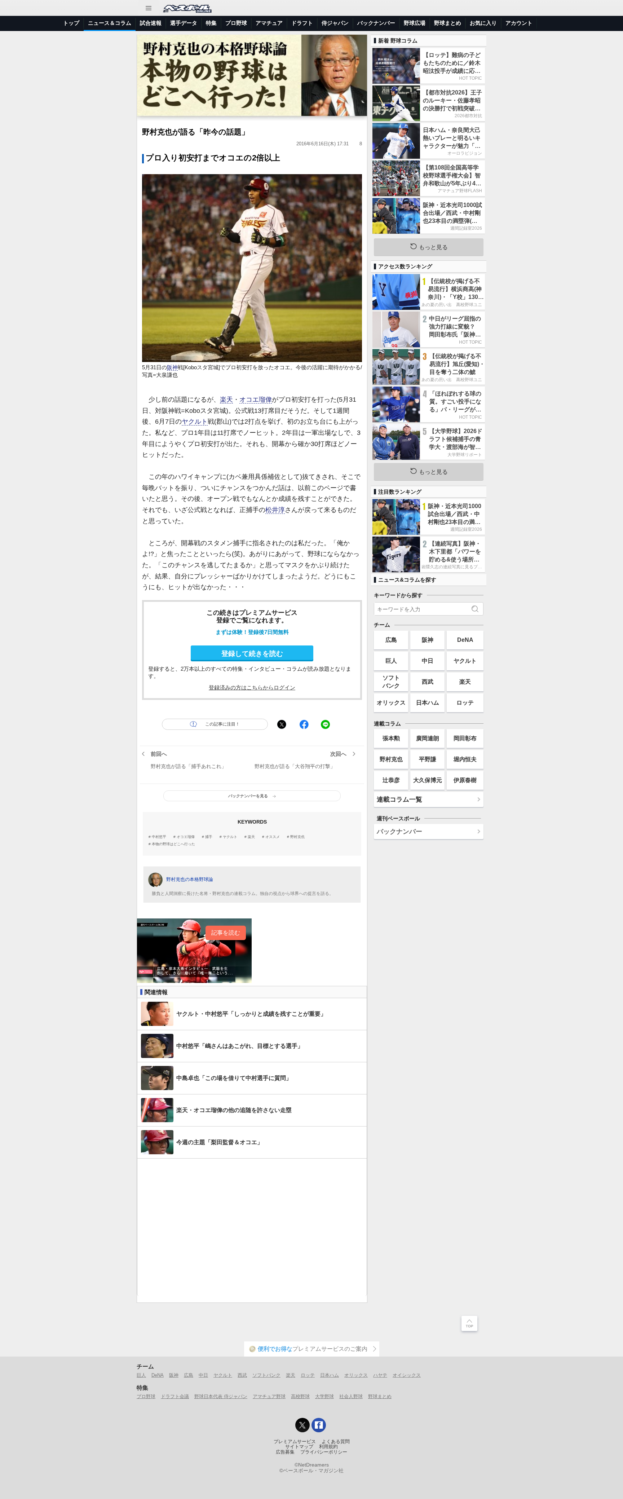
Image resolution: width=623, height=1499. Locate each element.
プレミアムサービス (295, 1441)
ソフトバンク (391, 681)
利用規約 (328, 1446)
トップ (71, 23)
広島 (391, 639)
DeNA (465, 639)
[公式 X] (302, 1425)
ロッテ (465, 702)
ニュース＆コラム (109, 23)
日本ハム (427, 702)
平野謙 (427, 759)
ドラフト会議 (175, 1396)
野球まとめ (447, 23)
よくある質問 (336, 1441)
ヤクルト (195, 421)
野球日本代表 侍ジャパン (220, 1396)
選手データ (183, 23)
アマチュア (269, 23)
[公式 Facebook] (319, 1425)
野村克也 (297, 837)
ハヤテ (380, 1375)
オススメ (272, 837)
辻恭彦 (391, 780)
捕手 (208, 837)
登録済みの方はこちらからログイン (252, 687)
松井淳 (275, 509)
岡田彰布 (465, 738)
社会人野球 (351, 1396)
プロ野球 (236, 23)
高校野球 (300, 1396)
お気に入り (483, 23)
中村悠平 (159, 837)
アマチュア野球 (269, 1396)
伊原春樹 (465, 780)
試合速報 (151, 23)
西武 (427, 681)
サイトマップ (299, 1446)
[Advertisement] (252, 1227)
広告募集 (285, 1452)
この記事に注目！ (222, 724)
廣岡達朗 (427, 738)
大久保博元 (427, 780)
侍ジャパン (335, 23)
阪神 (172, 367)
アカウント (519, 23)
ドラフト (302, 23)
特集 (211, 23)
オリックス (391, 702)
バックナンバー (376, 23)
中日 (427, 660)
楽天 (226, 399)
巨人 (391, 660)
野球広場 (414, 23)
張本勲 (391, 738)
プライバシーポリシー (323, 1452)
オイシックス (407, 1375)
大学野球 (324, 1396)
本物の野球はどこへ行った (173, 844)
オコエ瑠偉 (255, 399)
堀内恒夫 (465, 759)
